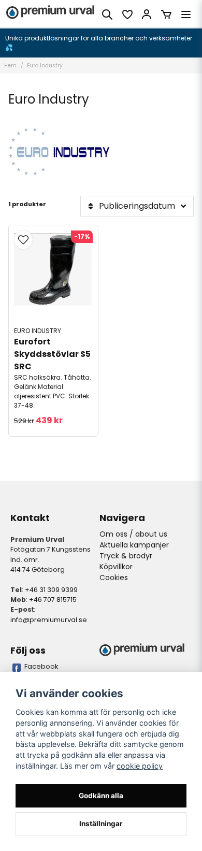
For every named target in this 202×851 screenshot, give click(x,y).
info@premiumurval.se (48, 619)
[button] (23, 239)
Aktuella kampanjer (134, 545)
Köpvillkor (116, 566)
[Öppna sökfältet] (107, 14)
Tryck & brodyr (125, 556)
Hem (10, 65)
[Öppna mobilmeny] (186, 14)
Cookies (113, 577)
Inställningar (101, 823)
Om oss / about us (133, 534)
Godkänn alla (101, 795)
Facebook (41, 666)
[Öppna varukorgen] (166, 14)
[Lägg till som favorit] (127, 14)
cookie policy (140, 765)
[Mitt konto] (146, 14)
